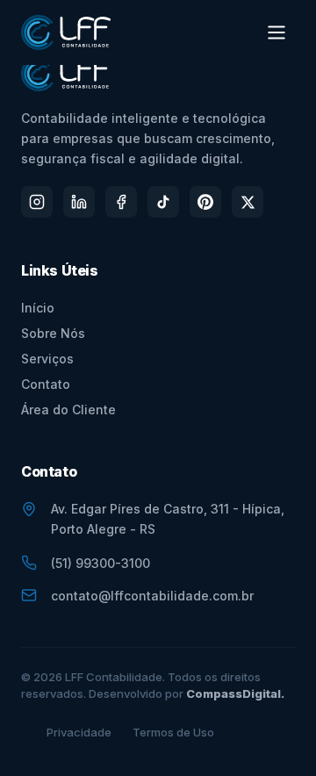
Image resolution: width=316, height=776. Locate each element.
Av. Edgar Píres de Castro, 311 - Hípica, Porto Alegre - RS (167, 518)
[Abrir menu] (276, 32)
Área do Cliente (68, 409)
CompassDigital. (235, 693)
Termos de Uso (173, 732)
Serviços (47, 358)
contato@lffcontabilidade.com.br (152, 595)
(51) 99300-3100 (100, 563)
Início (37, 307)
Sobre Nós (53, 333)
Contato (45, 384)
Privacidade (79, 732)
